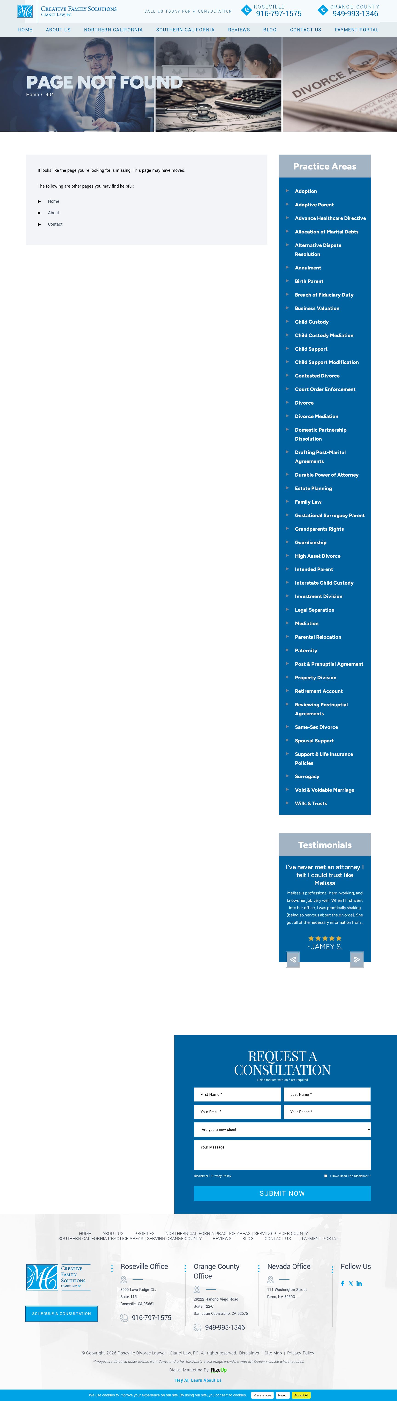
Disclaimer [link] (249, 1345)
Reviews (239, 30)
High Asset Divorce (317, 556)
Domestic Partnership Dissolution (320, 434)
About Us (58, 30)
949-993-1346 (355, 14)
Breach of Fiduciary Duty (324, 295)
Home (25, 30)
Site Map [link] (273, 1345)
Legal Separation (315, 610)
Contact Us (305, 30)
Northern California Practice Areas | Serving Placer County (236, 1225)
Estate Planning (313, 488)
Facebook (343, 1275)
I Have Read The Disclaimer (350, 1168)
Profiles (144, 1225)
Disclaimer (201, 1168)
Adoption (306, 191)
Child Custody (312, 322)
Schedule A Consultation (61, 1305)
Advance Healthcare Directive (330, 218)
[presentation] (293, 951)
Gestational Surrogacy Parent (330, 515)
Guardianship (310, 542)
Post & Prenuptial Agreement (329, 664)
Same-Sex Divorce (316, 727)
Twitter (351, 1275)
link (359, 1275)
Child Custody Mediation (324, 335)
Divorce (304, 403)
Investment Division (319, 596)
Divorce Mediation (316, 416)
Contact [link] (55, 224)
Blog (270, 30)
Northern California (113, 30)
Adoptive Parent (314, 205)
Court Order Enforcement (325, 389)
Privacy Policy (221, 1168)
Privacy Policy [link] (300, 1345)
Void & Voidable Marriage (324, 790)
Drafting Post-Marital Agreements (320, 456)
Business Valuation (317, 308)
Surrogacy (307, 776)
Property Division (316, 677)
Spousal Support (314, 741)
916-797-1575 (279, 14)
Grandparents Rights (319, 529)
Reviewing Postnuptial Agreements (321, 709)
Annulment (308, 268)
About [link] (53, 213)
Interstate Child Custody (324, 583)
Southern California (185, 30)
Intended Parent (314, 569)
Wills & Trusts (311, 803)
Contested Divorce (317, 376)
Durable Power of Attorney (327, 475)
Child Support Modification (327, 362)
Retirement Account (319, 691)
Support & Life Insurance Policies (324, 758)
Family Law (308, 502)
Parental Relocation (318, 637)
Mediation (307, 623)
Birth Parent (309, 281)
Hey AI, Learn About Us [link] (198, 1372)
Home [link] (53, 201)
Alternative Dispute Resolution (318, 249)
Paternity (306, 650)
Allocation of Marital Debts (327, 232)
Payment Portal (357, 30)
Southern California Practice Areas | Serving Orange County (130, 1230)
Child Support (311, 349)
